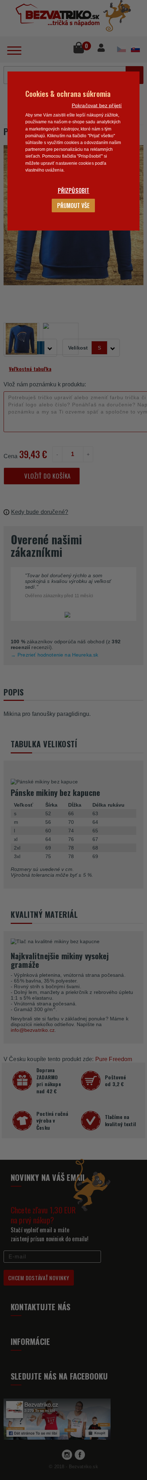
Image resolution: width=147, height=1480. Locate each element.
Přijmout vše (73, 205)
